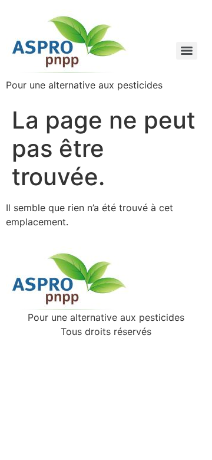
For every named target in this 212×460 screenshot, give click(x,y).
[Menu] (186, 51)
